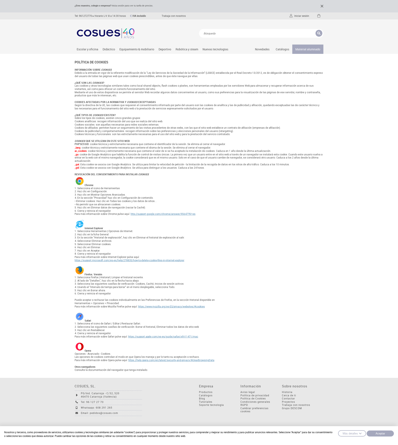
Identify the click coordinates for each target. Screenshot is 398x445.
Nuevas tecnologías (215, 49)
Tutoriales (205, 401)
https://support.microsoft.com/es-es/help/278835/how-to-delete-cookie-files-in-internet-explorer (129, 260)
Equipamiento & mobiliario (136, 49)
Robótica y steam (187, 49)
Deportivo (165, 49)
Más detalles (350, 433)
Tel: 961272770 (83, 15)
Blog (202, 398)
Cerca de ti (289, 395)
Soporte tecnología (211, 404)
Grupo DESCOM (292, 408)
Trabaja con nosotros (174, 15)
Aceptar (380, 433)
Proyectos (288, 401)
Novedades (262, 49)
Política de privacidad (254, 395)
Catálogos (282, 49)
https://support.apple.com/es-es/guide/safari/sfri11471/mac (163, 336)
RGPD (244, 404)
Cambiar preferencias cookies (254, 410)
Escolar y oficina (87, 49)
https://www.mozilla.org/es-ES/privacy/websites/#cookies (171, 306)
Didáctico (109, 49)
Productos (205, 392)
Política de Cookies (253, 398)
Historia (287, 392)
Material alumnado (307, 49)
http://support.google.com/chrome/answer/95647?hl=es (163, 214)
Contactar (288, 398)
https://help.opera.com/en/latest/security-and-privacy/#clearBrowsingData (171, 360)
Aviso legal (247, 392)
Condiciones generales (255, 401)
